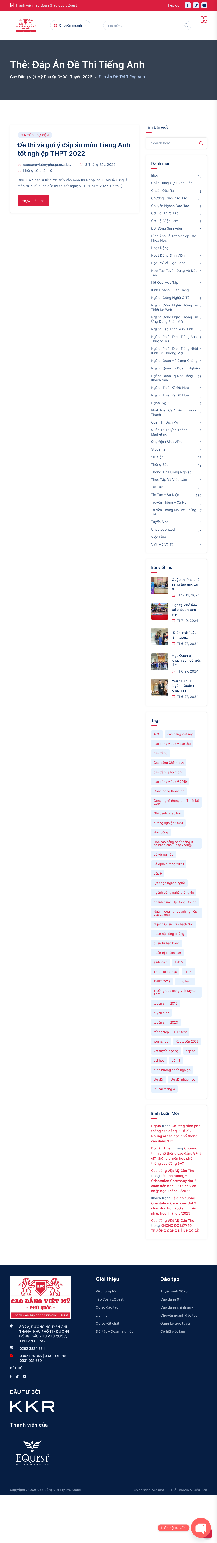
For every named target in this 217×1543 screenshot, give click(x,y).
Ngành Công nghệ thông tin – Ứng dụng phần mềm (176, 319)
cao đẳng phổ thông (168, 772)
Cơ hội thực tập (164, 213)
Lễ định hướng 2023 (169, 864)
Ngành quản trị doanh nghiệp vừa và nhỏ (175, 913)
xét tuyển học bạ (166, 1051)
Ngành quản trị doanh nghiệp (175, 368)
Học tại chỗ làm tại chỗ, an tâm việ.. (184, 609)
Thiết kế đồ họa (165, 972)
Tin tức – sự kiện (165, 495)
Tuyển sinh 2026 (174, 1291)
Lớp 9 (158, 874)
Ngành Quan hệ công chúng (174, 360)
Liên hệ (101, 1315)
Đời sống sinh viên (166, 228)
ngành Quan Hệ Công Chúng (175, 902)
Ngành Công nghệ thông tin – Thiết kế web (176, 307)
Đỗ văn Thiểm (162, 1148)
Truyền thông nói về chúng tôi (173, 512)
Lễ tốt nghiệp (163, 855)
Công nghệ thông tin (169, 791)
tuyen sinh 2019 (165, 1003)
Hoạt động (160, 248)
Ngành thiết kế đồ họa (170, 387)
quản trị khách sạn (167, 953)
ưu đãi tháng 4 (164, 1089)
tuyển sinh (161, 1013)
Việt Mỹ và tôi (162, 544)
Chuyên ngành (70, 25)
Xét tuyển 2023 (187, 1041)
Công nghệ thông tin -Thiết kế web (176, 802)
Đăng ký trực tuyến (175, 1323)
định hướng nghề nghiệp (172, 1070)
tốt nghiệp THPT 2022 (170, 1032)
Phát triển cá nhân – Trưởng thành (174, 412)
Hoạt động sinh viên (168, 255)
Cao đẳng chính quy (176, 1307)
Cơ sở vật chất (107, 1323)
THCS (178, 962)
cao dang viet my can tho (172, 744)
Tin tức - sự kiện (35, 135)
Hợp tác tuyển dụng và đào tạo (174, 272)
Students (158, 449)
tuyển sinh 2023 (166, 1022)
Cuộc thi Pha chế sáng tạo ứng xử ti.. (185, 584)
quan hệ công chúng (169, 934)
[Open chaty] (201, 1528)
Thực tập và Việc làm (169, 479)
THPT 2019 (162, 981)
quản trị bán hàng (167, 943)
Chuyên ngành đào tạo (170, 206)
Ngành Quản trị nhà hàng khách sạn (172, 378)
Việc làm (158, 537)
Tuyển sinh (159, 522)
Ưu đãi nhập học (183, 1079)
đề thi (176, 1060)
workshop (161, 1041)
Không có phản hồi (38, 170)
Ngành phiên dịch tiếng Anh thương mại (174, 339)
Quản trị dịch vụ (164, 422)
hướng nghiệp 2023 (168, 823)
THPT (188, 972)
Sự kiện (157, 457)
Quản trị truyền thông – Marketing (170, 432)
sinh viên (160, 962)
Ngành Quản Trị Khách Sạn (174, 924)
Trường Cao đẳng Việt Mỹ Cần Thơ (176, 992)
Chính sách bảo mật (149, 1490)
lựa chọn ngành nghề (169, 883)
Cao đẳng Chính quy (169, 763)
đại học (159, 1060)
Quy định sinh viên (166, 442)
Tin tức (157, 487)
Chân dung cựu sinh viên (171, 183)
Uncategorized (163, 529)
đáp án (191, 1051)
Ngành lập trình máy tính (172, 329)
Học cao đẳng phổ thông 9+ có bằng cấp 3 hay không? (174, 843)
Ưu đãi (158, 1079)
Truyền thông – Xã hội (169, 502)
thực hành (185, 981)
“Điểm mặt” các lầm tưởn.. (184, 635)
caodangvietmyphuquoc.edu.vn (48, 164)
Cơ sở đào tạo (107, 1307)
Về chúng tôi (106, 1291)
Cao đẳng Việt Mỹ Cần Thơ (172, 1170)
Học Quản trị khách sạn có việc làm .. (186, 660)
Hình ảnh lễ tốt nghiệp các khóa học (174, 238)
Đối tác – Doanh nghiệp (115, 1331)
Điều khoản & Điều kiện (189, 1490)
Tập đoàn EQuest (110, 1299)
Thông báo (159, 464)
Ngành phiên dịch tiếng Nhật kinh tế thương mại (174, 350)
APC (157, 734)
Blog (154, 175)
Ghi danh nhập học (168, 813)
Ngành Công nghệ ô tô (170, 298)
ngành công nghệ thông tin (174, 893)
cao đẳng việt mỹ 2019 (170, 782)
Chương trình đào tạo (169, 198)
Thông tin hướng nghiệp (171, 472)
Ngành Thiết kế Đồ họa (170, 395)
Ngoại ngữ (159, 403)
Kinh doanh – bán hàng (170, 290)
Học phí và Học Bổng (168, 263)
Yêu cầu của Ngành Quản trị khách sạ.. (184, 685)
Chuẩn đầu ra (162, 190)
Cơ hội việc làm (164, 221)
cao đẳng (160, 753)
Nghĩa (156, 1126)
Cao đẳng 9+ (170, 1299)
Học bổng (161, 832)
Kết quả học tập (164, 282)
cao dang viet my (180, 734)
